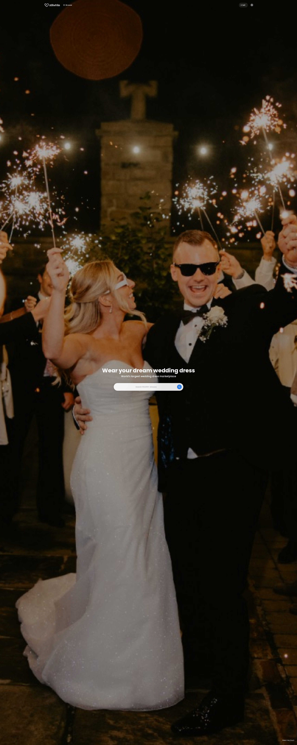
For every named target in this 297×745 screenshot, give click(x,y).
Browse (69, 5)
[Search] (179, 387)
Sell (243, 5)
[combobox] (148, 387)
